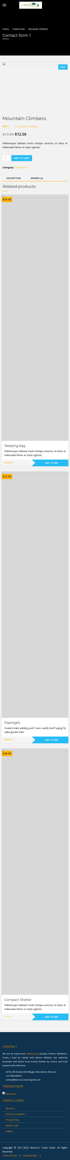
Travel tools (18, 29)
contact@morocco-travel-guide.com (22, 1079)
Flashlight (12, 723)
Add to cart (22, 158)
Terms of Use (9, 1155)
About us (10, 1108)
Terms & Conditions (15, 1114)
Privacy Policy (12, 1119)
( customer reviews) (26, 126)
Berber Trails (12, 1125)
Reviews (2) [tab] (37, 178)
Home (5, 29)
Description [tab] (14, 178)
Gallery (9, 1131)
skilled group (32, 1053)
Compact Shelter (18, 1000)
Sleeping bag (14, 446)
